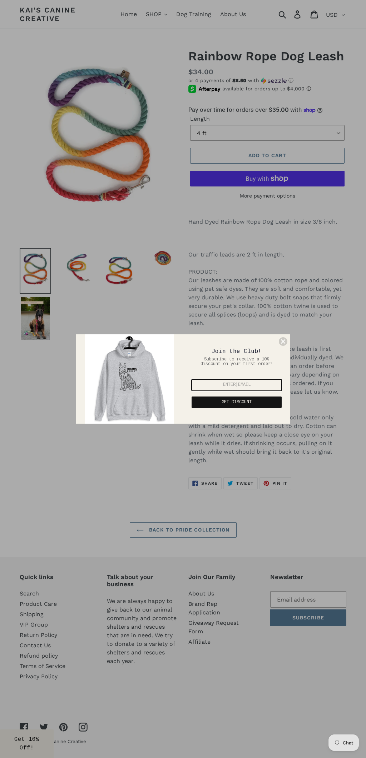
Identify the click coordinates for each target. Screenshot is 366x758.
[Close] (283, 341)
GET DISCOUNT (237, 402)
